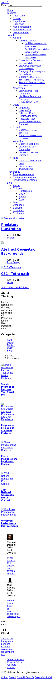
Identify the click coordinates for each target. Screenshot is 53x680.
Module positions (22, 27)
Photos (22, 196)
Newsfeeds (19, 88)
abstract (5, 638)
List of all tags (26, 166)
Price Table (19, 15)
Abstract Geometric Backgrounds (18, 251)
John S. (5, 2)
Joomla (11, 35)
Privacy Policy (14, 662)
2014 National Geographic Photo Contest (7, 495)
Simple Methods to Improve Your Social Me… (7, 389)
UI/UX (22, 194)
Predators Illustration (11, 227)
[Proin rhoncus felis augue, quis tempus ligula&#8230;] (10, 539)
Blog (9, 182)
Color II (12, 677)
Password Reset (27, 118)
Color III (21, 677)
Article (16, 185)
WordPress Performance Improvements (9, 523)
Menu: (4, 5)
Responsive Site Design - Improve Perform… (7, 429)
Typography (13, 171)
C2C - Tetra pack (15, 274)
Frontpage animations (24, 177)
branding (5, 646)
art (11, 638)
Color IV (29, 677)
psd (3, 654)
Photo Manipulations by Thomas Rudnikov (9, 460)
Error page (18, 24)
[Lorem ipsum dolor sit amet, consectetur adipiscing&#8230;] (10, 582)
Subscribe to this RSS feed (15, 287)
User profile (25, 110)
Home (10, 10)
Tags (15, 158)
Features (11, 13)
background (7, 641)
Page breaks (19, 21)
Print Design (25, 191)
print (11, 652)
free (11, 649)
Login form (24, 107)
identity (5, 652)
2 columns (18, 210)
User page (18, 205)
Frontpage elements (23, 174)
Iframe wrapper (21, 32)
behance (5, 644)
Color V (39, 677)
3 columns (18, 213)
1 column (18, 207)
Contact (17, 18)
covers (5, 649)
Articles (17, 38)
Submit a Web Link (29, 144)
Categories (18, 188)
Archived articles (27, 40)
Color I (4, 677)
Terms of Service (15, 659)
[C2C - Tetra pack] (11, 267)
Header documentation (25, 180)
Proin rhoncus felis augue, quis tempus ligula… (11, 565)
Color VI (47, 677)
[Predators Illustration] (13, 218)
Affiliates (11, 665)
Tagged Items (26, 169)
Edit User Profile (27, 113)
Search (16, 127)
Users (16, 105)
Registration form (28, 116)
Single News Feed (28, 102)
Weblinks (18, 141)
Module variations (22, 29)
